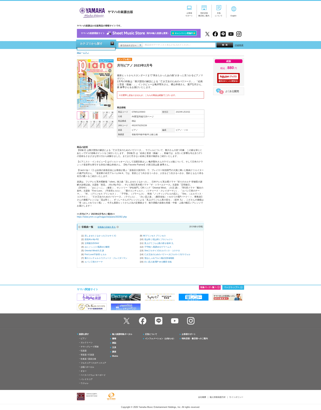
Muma (115, 356)
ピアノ (84, 338)
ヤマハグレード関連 (90, 347)
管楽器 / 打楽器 (87, 355)
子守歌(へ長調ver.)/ (157, 247)
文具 (114, 347)
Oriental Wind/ (94, 250)
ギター (84, 371)
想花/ (92, 239)
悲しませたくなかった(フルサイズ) (100, 236)
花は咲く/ (158, 239)
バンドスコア (87, 379)
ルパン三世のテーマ (94, 262)
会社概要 (202, 397)
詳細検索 (239, 45)
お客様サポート (189, 334)
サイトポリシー (236, 397)
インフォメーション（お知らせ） (160, 338)
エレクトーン (87, 342)
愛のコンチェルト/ (106, 258)
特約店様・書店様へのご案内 (195, 338)
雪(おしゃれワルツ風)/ (159, 258)
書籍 (114, 338)
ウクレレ (85, 383)
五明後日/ (92, 243)
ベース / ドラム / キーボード (93, 375)
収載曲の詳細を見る (107, 227)
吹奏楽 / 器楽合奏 (88, 359)
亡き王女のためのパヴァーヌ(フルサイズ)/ (167, 254)
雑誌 (114, 343)
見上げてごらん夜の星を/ (158, 243)
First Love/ (95, 254)
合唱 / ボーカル (87, 367)
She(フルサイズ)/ (162, 250)
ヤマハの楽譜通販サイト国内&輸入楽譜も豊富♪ (138, 33)
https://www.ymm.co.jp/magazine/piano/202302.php (102, 217)
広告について (151, 334)
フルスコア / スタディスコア (93, 363)
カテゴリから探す (91, 43)
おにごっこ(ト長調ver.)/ (97, 247)
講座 (114, 352)
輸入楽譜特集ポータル (122, 334)
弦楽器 (84, 351)
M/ (154, 236)
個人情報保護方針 (218, 397)
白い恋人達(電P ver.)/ (158, 262)
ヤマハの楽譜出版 (105, 12)
